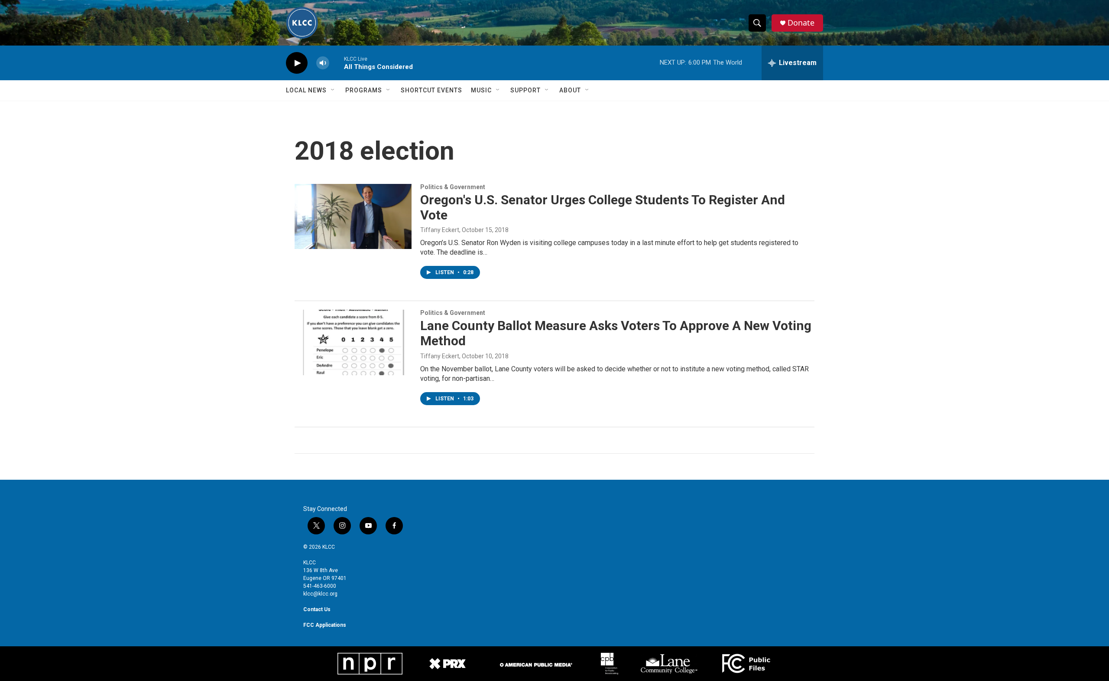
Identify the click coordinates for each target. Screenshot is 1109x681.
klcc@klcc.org (320, 594)
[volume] (322, 63)
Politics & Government (452, 186)
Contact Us (317, 609)
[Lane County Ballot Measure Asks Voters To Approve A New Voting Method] (353, 342)
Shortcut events (431, 90)
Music (481, 90)
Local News (306, 90)
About (570, 90)
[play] (297, 63)
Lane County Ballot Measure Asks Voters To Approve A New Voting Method (615, 333)
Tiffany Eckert (439, 229)
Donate (801, 22)
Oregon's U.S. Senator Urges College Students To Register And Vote (602, 207)
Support (525, 90)
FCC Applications (324, 625)
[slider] (336, 62)
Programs (363, 90)
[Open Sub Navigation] (333, 90)
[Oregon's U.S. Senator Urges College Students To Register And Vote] (353, 216)
